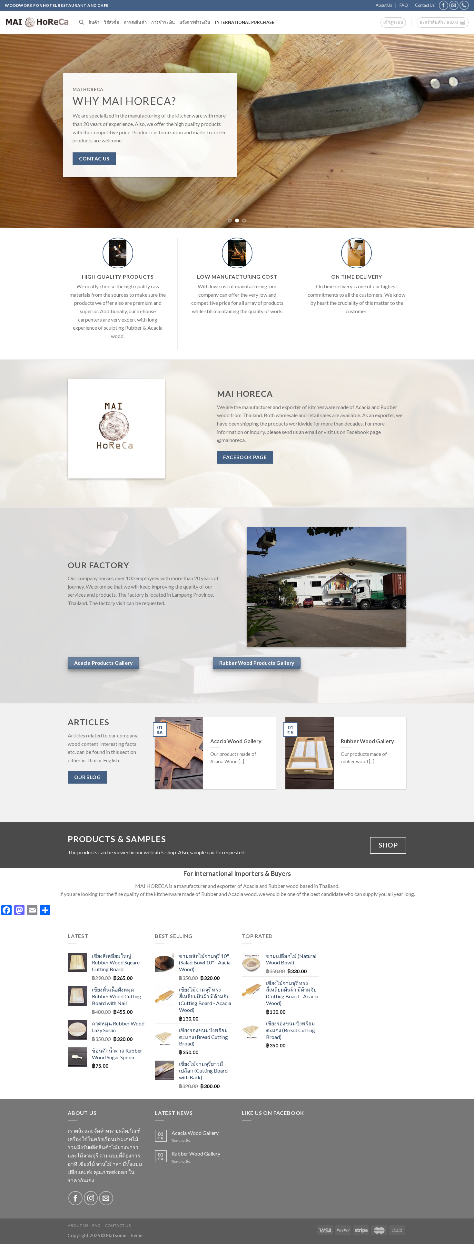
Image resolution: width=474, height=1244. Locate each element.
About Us (384, 5)
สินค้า (93, 22)
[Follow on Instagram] (91, 1198)
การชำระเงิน (163, 22)
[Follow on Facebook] (443, 5)
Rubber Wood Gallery (196, 1153)
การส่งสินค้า (135, 22)
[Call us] (464, 5)
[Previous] (18, 131)
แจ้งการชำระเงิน (195, 22)
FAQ (404, 5)
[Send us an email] (454, 5)
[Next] (456, 131)
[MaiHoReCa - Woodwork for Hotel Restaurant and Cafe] (37, 22)
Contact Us (425, 5)
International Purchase (244, 22)
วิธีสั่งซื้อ (111, 22)
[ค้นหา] (81, 22)
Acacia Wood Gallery (195, 1133)
